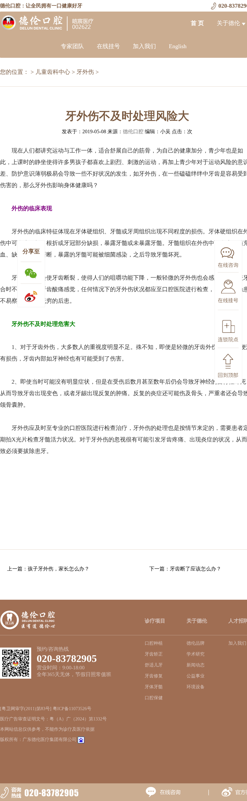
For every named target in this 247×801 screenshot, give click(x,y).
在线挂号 (108, 46)
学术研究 (196, 654)
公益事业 (196, 676)
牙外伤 (85, 72)
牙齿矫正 (154, 654)
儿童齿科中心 (52, 72)
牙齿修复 (154, 676)
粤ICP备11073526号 (72, 708)
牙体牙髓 (154, 686)
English (178, 46)
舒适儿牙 (154, 665)
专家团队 (72, 46)
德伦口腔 (133, 131)
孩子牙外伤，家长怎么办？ (58, 568)
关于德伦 (228, 23)
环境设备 (196, 686)
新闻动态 (196, 665)
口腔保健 (154, 697)
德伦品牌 (196, 643)
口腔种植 (154, 643)
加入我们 (144, 46)
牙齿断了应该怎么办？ (195, 568)
